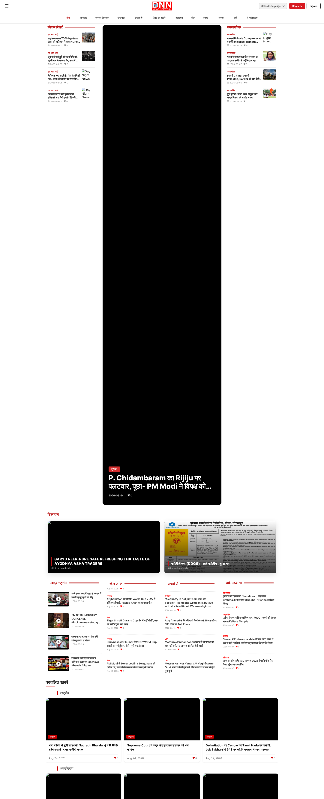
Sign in (313, 5)
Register (297, 5)
